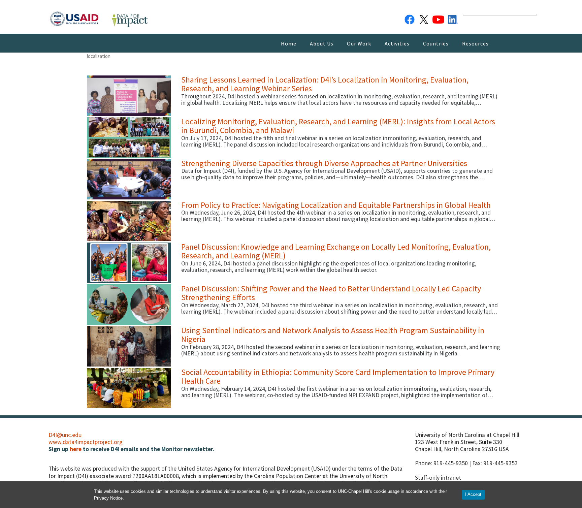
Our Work (359, 43)
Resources (475, 43)
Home (288, 43)
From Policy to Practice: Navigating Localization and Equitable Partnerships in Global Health (336, 205)
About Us (321, 43)
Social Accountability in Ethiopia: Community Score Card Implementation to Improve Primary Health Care (337, 376)
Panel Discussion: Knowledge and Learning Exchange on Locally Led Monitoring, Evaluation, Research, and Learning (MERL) (336, 251)
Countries (436, 43)
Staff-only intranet (438, 477)
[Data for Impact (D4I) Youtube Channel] (438, 18)
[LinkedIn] (453, 18)
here (76, 449)
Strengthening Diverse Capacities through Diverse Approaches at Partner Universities (324, 163)
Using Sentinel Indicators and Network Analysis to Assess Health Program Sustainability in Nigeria (332, 334)
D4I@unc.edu (65, 435)
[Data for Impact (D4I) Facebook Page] (409, 18)
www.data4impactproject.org (85, 442)
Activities (397, 43)
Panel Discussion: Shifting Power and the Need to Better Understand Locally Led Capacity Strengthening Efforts (331, 293)
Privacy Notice (108, 498)
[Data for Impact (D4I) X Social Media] (424, 18)
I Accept (473, 494)
